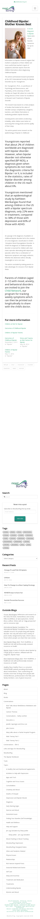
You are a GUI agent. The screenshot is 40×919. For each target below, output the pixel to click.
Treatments (10, 884)
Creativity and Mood (13, 790)
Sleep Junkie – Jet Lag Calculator (19, 835)
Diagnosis (9, 802)
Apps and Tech (11, 777)
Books (6, 697)
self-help (27, 541)
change (6, 535)
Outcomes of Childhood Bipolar (15, 328)
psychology (30, 538)
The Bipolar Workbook (11, 757)
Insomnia (13, 538)
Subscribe (20, 519)
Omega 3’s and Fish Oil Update (15, 570)
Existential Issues (11, 814)
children (30, 365)
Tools (5, 761)
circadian (13, 535)
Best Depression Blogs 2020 (13, 659)
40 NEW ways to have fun (13, 593)
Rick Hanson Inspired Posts (15, 863)
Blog (5, 693)
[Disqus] (20, 395)
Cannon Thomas (11, 712)
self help (6, 544)
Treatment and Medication (15, 880)
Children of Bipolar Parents (14, 333)
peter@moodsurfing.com (21, 2)
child (12, 365)
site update (15, 544)
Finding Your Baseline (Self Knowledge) (19, 818)
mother (21, 368)
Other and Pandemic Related (15, 851)
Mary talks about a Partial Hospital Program (20, 732)
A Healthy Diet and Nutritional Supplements (20, 769)
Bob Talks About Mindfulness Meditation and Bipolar (21, 707)
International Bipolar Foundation (14, 627)
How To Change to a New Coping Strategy (19, 585)
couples (21, 535)
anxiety (6, 531)
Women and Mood (12, 892)
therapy (6, 547)
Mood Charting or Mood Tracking (17, 839)
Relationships (10, 859)
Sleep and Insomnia (12, 876)
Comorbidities (10, 786)
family (14, 368)
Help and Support (12, 827)
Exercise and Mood (12, 810)
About (6, 689)
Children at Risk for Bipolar (14, 324)
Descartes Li (10, 720)
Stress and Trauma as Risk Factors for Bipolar (26, 340)
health (5, 538)
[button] (35, 8)
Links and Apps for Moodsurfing (14, 749)
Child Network (13, 290)
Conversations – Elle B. (11, 745)
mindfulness (21, 538)
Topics (6, 765)
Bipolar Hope (8, 650)
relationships (18, 541)
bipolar (6, 365)
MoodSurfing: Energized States (16, 847)
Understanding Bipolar (13, 888)
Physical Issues (11, 855)
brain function (27, 531)
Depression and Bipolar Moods (16, 798)
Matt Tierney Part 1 (12, 736)
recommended (7, 541)
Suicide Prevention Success (14, 600)
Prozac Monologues (10, 614)
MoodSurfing (8, 753)
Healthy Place (8, 667)
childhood (21, 365)
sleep (22, 544)
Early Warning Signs (12, 806)
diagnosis (7, 368)
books (19, 531)
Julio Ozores (10, 728)
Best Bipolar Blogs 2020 (12, 642)
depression (29, 535)
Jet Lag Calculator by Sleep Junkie (17, 831)
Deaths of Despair (12, 794)
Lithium (7, 577)
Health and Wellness (13, 822)
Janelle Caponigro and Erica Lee (16, 724)
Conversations (8, 701)
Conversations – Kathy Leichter (16, 716)
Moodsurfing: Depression (14, 843)
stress (28, 544)
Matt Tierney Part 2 (12, 740)
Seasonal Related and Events (15, 868)
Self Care (9, 872)
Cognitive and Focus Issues (15, 781)
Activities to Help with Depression (17, 773)
